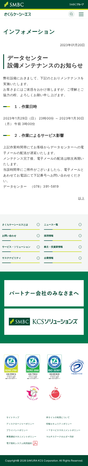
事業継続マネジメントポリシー (21, 436)
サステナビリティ (11, 257)
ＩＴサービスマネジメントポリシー (63, 430)
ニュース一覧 (51, 224)
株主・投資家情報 (53, 246)
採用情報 (48, 235)
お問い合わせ (9, 235)
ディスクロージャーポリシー (20, 423)
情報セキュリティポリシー (59, 423)
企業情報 (48, 257)
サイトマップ (12, 417)
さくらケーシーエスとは (15, 224)
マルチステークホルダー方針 (60, 436)
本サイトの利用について (58, 417)
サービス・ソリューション (16, 246)
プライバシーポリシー (17, 430)
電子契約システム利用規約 (19, 443)
